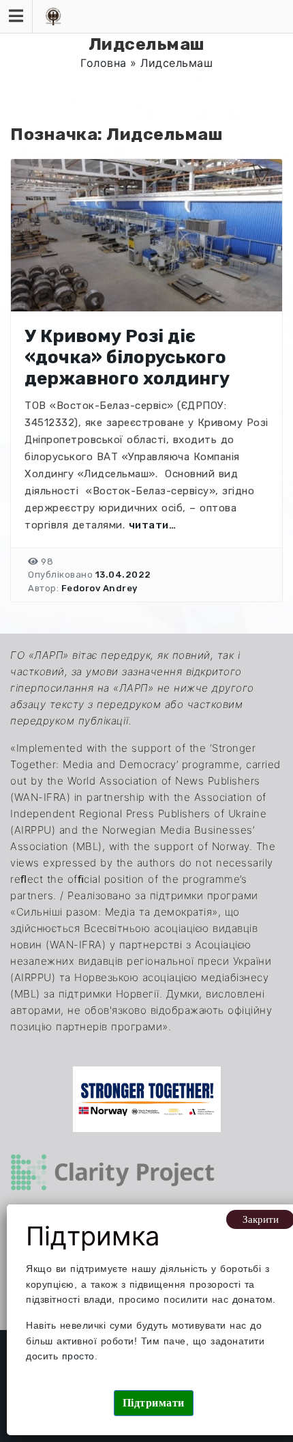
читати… (152, 525)
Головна (103, 63)
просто (78, 1356)
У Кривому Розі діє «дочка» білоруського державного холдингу (127, 357)
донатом (252, 1299)
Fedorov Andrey (99, 588)
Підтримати (154, 1402)
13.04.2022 (123, 574)
